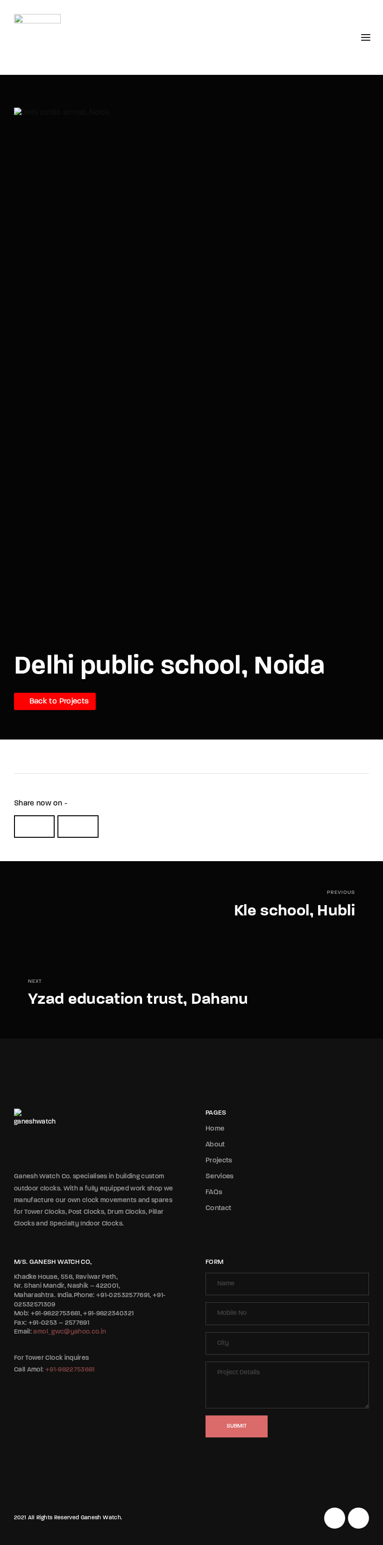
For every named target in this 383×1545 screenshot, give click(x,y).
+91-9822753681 (70, 1369)
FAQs (214, 1192)
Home (215, 1128)
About (215, 1144)
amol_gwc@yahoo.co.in (69, 1331)
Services (220, 1176)
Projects (219, 1160)
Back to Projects (58, 701)
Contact (218, 1208)
